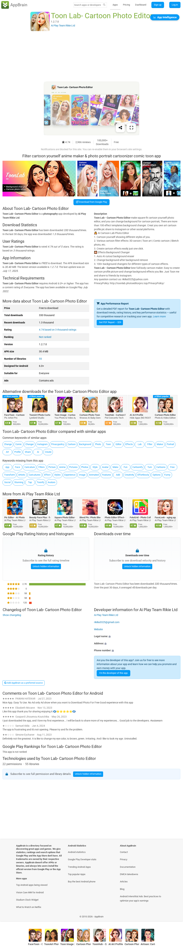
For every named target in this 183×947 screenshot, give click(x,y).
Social (7, 482)
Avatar (105, 467)
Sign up (157, 4)
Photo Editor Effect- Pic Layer (115, 517)
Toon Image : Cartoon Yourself (65, 415)
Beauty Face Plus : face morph (39, 517)
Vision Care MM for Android (30, 892)
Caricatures (34, 474)
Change (8, 444)
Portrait (170, 444)
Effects (129, 444)
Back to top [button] (175, 917)
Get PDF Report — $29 (110, 322)
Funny (167, 474)
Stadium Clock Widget (27, 899)
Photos (84, 467)
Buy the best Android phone (81, 881)
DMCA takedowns (129, 874)
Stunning (18, 482)
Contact (124, 852)
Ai (38, 452)
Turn (149, 467)
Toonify (40, 482)
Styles (57, 474)
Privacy (123, 859)
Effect (47, 474)
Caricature (29, 467)
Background (85, 444)
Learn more (159, 316)
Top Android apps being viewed (31, 885)
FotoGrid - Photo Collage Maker (140, 517)
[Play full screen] (131, 128)
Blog (122, 889)
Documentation (127, 867)
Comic (18, 444)
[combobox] (88, 5)
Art (7, 452)
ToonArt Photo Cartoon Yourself (39, 415)
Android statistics (77, 852)
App (7, 467)
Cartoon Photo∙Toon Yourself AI (90, 415)
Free (172, 467)
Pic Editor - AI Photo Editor (14, 517)
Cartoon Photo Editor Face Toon (165, 415)
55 (40, 358)
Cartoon (72, 444)
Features (106, 474)
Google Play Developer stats (82, 859)
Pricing (126, 4)
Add (118, 474)
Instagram (42, 444)
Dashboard (140, 4)
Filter (149, 444)
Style (95, 467)
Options (156, 474)
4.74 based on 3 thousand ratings (57, 329)
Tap (30, 482)
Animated (94, 474)
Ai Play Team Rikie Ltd (41, 494)
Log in (175, 4)
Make (115, 467)
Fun (125, 467)
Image (82, 474)
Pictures (73, 467)
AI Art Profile (136, 415)
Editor (118, 444)
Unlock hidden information (46, 566)
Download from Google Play (92, 202)
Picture (52, 467)
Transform (9, 474)
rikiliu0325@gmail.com (106, 622)
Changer (29, 444)
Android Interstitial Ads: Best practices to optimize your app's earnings (140, 898)
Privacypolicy (57, 444)
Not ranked (45, 337)
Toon (108, 444)
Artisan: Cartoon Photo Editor (148, 944)
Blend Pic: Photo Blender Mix (90, 517)
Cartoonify (137, 467)
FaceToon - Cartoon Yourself (14, 415)
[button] (137, 637)
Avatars (51, 482)
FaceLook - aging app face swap (165, 517)
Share (28, 452)
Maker (160, 444)
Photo (98, 444)
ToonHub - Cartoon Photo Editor (115, 415)
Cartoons (160, 467)
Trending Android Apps (79, 867)
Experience (69, 474)
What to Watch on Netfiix (28, 907)
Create (48, 452)
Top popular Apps (76, 874)
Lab (140, 444)
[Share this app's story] (120, 128)
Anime (62, 467)
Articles (124, 881)
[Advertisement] (91, 57)
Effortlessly (143, 474)
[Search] (104, 5)
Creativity (129, 474)
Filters (41, 467)
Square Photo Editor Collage (65, 517)
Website (98, 629)
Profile (17, 452)
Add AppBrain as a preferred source (24, 682)
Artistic (21, 474)
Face (17, 467)
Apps (115, 4)
